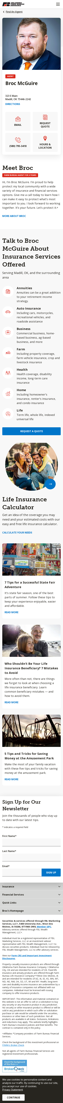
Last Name (9, 851)
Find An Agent (14, 11)
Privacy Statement (12, 1089)
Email (6, 866)
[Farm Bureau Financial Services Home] (18, 4)
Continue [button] (13, 1097)
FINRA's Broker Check (13, 1045)
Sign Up (51, 872)
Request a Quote (31, 431)
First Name (9, 836)
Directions (12, 104)
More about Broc (14, 216)
